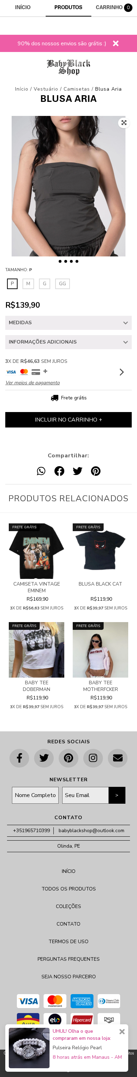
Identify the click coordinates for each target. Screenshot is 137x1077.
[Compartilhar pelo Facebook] (59, 471)
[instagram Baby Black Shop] (93, 758)
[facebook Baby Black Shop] (19, 758)
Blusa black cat (100, 584)
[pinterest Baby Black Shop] (68, 758)
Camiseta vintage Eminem (36, 587)
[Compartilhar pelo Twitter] (78, 471)
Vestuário (47, 89)
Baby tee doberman (36, 686)
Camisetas (77, 89)
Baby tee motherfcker (100, 686)
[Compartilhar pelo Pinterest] (95, 471)
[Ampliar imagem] (124, 123)
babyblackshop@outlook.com (91, 830)
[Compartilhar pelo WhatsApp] (41, 472)
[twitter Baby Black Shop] (44, 758)
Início (21, 89)
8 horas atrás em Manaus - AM (87, 1057)
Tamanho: (18, 270)
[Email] (118, 758)
